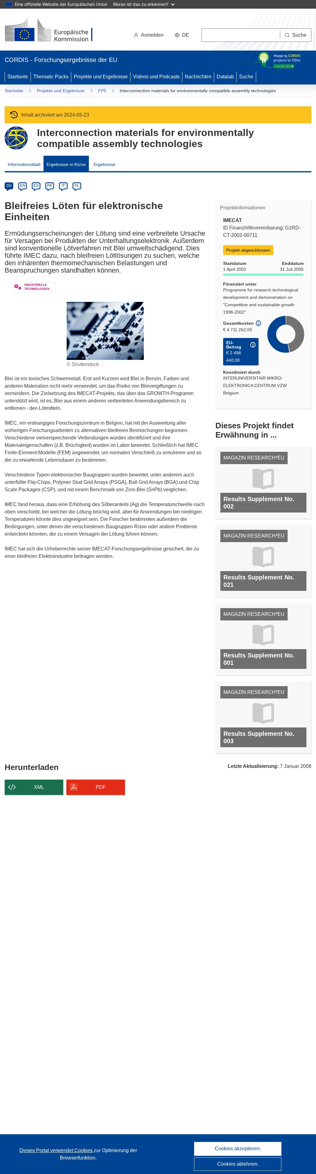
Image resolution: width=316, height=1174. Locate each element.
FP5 (102, 90)
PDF (101, 787)
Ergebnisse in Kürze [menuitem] (66, 164)
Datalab (225, 76)
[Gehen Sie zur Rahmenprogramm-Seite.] (16, 138)
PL (77, 185)
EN (22, 185)
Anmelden (152, 35)
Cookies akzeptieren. (238, 1148)
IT (63, 185)
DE (9, 185)
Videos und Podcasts (156, 76)
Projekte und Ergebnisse (101, 76)
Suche (246, 76)
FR (49, 185)
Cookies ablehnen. (238, 1164)
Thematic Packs (51, 76)
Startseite (17, 76)
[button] (182, 35)
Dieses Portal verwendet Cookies (56, 1150)
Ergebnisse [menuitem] (104, 164)
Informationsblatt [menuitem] (24, 164)
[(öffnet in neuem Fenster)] (54, 31)
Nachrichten (198, 76)
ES (36, 185)
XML (39, 787)
